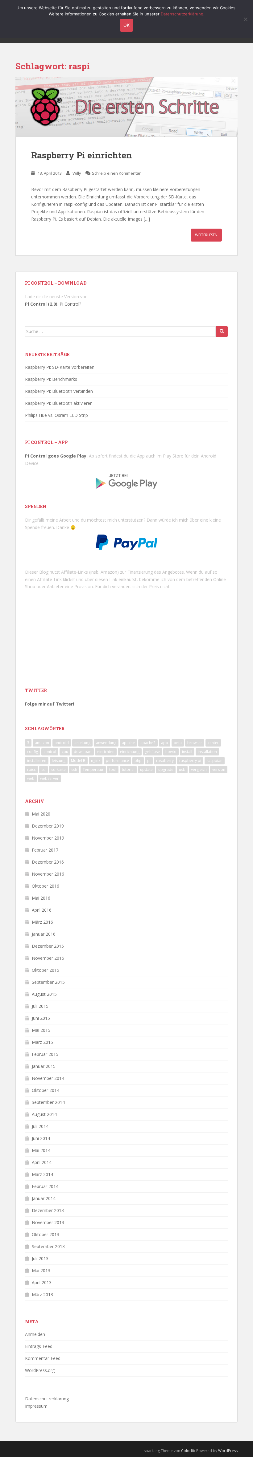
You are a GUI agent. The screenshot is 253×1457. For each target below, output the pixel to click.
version (218, 769)
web (31, 778)
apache (128, 742)
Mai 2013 (41, 1270)
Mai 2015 (41, 1030)
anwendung (106, 742)
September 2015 (48, 982)
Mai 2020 (41, 814)
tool (112, 769)
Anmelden (35, 1334)
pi (149, 760)
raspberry (165, 760)
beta (178, 742)
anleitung (82, 742)
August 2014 (44, 1114)
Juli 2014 (40, 1126)
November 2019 (48, 838)
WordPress (228, 1450)
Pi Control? (70, 304)
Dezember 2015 (48, 946)
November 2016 (48, 874)
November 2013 (48, 1222)
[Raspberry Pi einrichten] (126, 106)
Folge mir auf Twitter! (49, 704)
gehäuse (152, 751)
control (50, 751)
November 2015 (48, 958)
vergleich (199, 769)
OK (126, 25)
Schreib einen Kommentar (116, 173)
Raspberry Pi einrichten (81, 155)
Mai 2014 (41, 1150)
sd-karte (58, 769)
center (213, 742)
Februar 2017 (45, 850)
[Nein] (245, 19)
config (32, 751)
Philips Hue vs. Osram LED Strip (56, 415)
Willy (77, 173)
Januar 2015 (44, 1066)
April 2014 (42, 1162)
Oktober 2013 (45, 1234)
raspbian (214, 760)
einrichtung (129, 751)
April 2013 (42, 1282)
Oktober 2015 (45, 970)
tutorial (128, 769)
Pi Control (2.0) (41, 304)
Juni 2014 (41, 1138)
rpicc (31, 769)
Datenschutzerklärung (47, 1399)
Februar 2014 (45, 1186)
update (146, 769)
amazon (42, 742)
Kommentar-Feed (42, 1358)
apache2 (148, 742)
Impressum (36, 1406)
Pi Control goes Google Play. (56, 456)
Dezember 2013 (48, 1210)
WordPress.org (40, 1370)
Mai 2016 (41, 898)
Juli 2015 (40, 1006)
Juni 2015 (41, 1018)
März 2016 (42, 922)
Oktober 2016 (45, 886)
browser (194, 742)
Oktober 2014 (45, 1090)
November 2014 (48, 1078)
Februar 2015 (45, 1054)
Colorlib (188, 1450)
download (83, 751)
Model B (78, 760)
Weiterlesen (206, 235)
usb (182, 769)
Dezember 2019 (48, 826)
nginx (95, 760)
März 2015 (42, 1042)
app (164, 742)
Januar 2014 (44, 1198)
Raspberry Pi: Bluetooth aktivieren (59, 403)
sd (43, 769)
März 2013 (42, 1294)
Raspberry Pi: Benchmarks (51, 379)
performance (117, 760)
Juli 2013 (40, 1258)
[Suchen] (222, 331)
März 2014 (42, 1174)
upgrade (165, 769)
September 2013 (48, 1246)
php (138, 760)
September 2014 (48, 1102)
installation (207, 751)
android (62, 742)
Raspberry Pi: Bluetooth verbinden (59, 391)
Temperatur (93, 769)
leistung (58, 760)
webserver (49, 778)
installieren (36, 760)
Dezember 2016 (48, 862)
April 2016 (42, 910)
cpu (65, 751)
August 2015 (44, 994)
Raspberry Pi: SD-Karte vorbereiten (59, 367)
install (187, 751)
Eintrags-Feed (38, 1346)
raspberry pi (190, 760)
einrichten (105, 751)
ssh (74, 769)
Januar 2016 (44, 934)
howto (170, 751)
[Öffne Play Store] (126, 479)
